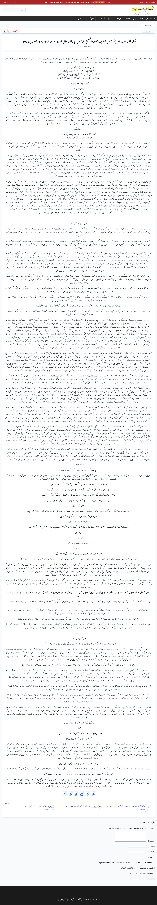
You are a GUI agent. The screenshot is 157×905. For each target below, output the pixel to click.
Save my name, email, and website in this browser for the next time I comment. (123, 862)
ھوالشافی (110, 18)
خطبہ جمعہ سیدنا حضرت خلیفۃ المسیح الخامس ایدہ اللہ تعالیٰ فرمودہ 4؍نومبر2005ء (38, 805)
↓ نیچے (5, 30)
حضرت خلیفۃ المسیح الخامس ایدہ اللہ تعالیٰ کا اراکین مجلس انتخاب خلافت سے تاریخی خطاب (84, 805)
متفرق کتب (91, 18)
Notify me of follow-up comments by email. (137, 867)
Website (152, 857)
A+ (149, 30)
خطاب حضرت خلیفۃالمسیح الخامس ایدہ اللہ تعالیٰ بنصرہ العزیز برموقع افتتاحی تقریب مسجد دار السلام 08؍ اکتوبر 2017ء (128, 806)
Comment (151, 840)
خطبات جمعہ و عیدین (138, 18)
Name (152, 846)
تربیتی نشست (118, 18)
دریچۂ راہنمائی (81, 18)
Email (152, 851)
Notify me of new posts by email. (141, 873)
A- (146, 30)
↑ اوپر (9, 30)
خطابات (128, 18)
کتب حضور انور (101, 18)
